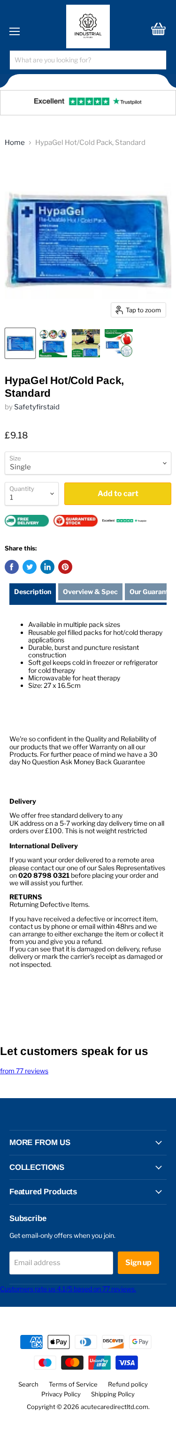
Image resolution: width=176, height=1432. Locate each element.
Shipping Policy (113, 1394)
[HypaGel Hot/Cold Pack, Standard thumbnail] (20, 343)
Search (28, 1384)
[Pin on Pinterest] (65, 567)
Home (15, 143)
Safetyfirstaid (37, 407)
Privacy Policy (61, 1394)
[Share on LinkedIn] (47, 567)
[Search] (153, 60)
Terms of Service (73, 1384)
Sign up (138, 1262)
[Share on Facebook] (12, 567)
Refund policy (128, 1384)
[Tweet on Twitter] (30, 567)
